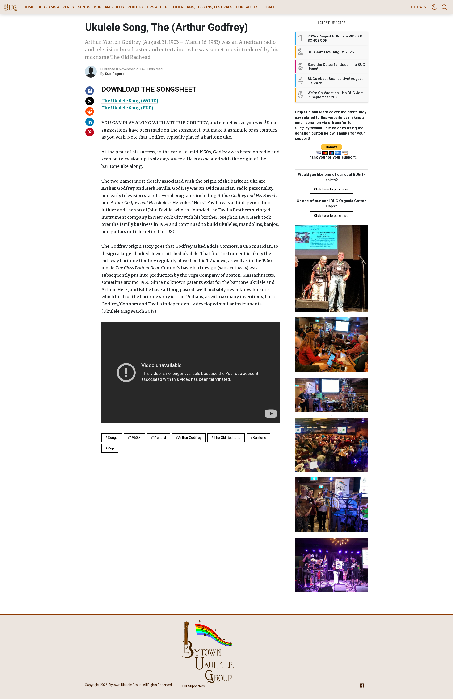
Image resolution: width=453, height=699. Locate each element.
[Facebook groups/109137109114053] (362, 685)
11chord (159, 438)
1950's (135, 438)
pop (111, 448)
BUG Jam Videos (109, 7)
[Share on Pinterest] (89, 132)
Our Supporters (193, 686)
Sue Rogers (114, 74)
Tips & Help (157, 7)
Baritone (259, 438)
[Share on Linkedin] (89, 122)
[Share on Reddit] (89, 111)
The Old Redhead (227, 438)
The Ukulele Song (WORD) (129, 100)
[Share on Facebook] (89, 90)
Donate (269, 7)
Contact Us (247, 7)
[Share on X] (89, 101)
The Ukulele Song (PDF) (127, 108)
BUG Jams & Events (56, 7)
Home (28, 7)
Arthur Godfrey (189, 438)
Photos (135, 7)
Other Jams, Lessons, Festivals (202, 7)
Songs (84, 7)
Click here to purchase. (331, 189)
